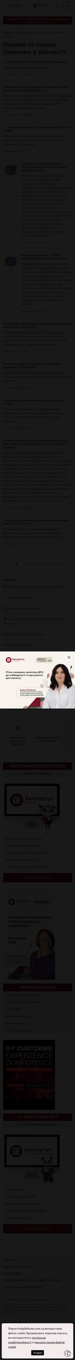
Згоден (37, 1352)
